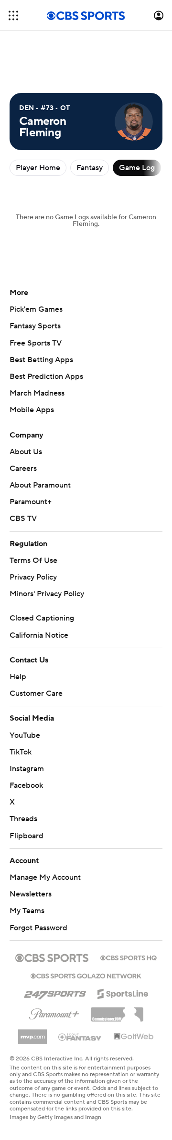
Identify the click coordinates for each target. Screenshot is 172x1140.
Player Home (38, 168)
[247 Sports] (55, 992)
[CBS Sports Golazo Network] (86, 975)
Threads (23, 819)
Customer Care (36, 693)
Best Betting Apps (41, 360)
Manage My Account (45, 877)
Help (18, 677)
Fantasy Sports (35, 326)
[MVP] (32, 1033)
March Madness (37, 393)
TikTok (21, 752)
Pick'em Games (36, 309)
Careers (23, 468)
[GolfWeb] (134, 1037)
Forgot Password (38, 928)
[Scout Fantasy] (80, 1036)
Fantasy (89, 168)
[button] (13, 15)
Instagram (27, 769)
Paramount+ (31, 502)
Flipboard (26, 836)
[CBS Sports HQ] (128, 957)
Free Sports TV (36, 343)
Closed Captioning (42, 618)
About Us (26, 452)
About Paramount (40, 485)
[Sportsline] (123, 992)
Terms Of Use (33, 560)
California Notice (39, 635)
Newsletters (31, 894)
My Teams (27, 911)
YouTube (25, 735)
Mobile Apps (32, 410)
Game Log (137, 168)
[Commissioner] (117, 1011)
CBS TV (23, 518)
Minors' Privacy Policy (47, 594)
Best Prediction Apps (46, 376)
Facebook (26, 785)
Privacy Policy (33, 577)
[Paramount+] (54, 1012)
